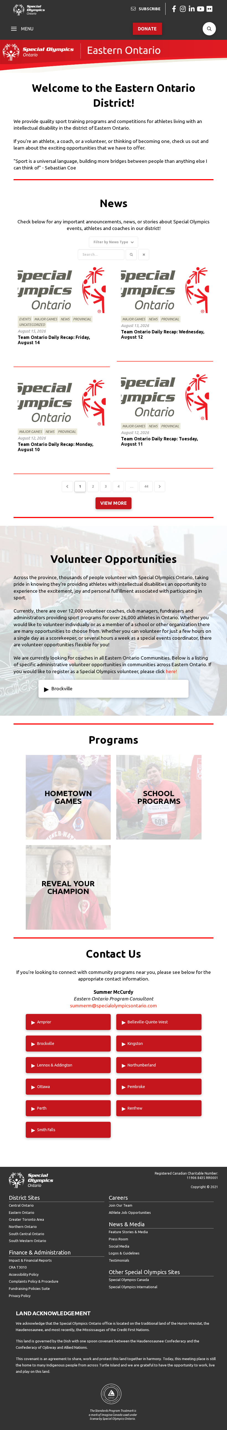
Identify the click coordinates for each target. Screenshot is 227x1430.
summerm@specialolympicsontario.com (113, 1005)
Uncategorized (32, 324)
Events (25, 319)
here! (171, 671)
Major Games (45, 319)
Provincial (82, 319)
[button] (22, 28)
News (65, 319)
